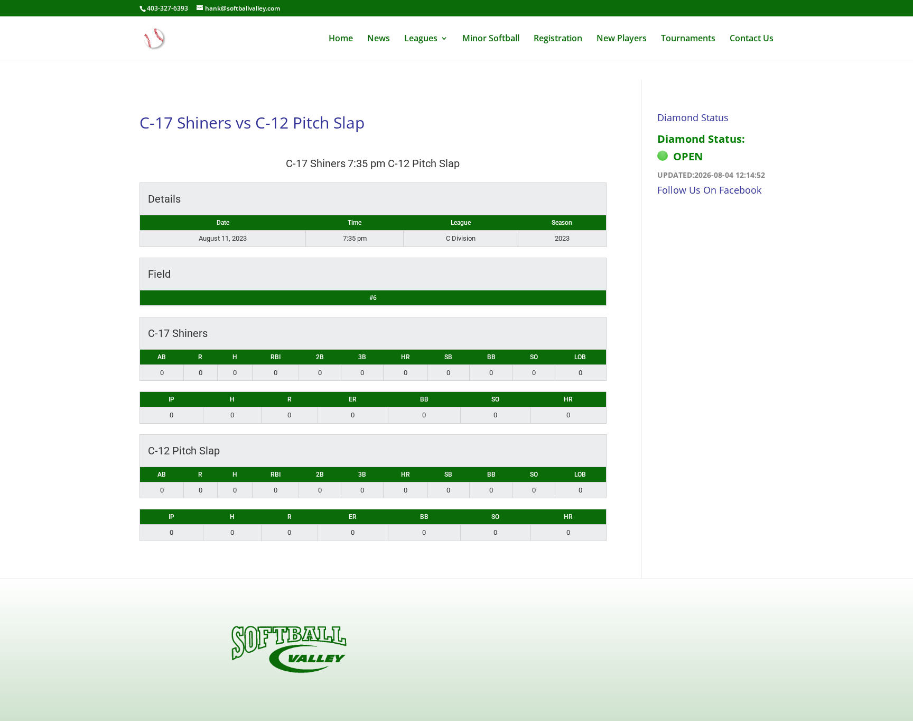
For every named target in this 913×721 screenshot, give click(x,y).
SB (448, 357)
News (378, 39)
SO (534, 357)
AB (161, 357)
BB (491, 357)
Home (341, 39)
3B (362, 357)
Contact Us (752, 39)
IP (171, 399)
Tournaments (688, 39)
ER (353, 399)
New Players (622, 39)
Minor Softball (490, 39)
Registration (558, 39)
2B (320, 357)
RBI (276, 357)
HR (405, 357)
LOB (580, 357)
